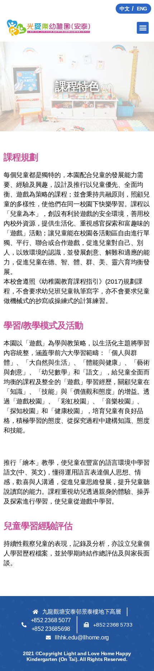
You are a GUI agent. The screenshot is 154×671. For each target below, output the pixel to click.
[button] (143, 28)
